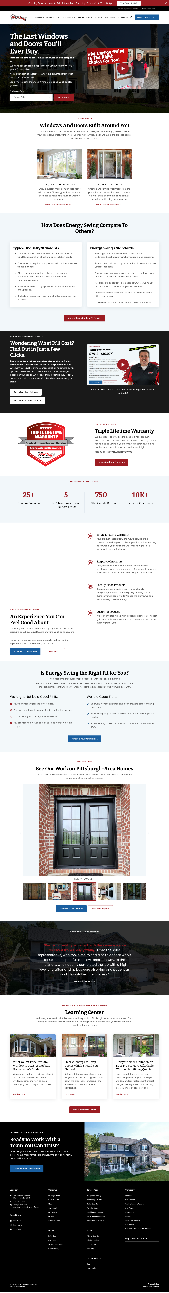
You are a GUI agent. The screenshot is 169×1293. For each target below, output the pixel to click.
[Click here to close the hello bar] (166, 3)
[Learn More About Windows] (59, 164)
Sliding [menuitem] (50, 1204)
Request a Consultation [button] (147, 17)
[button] (131, 17)
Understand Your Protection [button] (112, 462)
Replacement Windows (60, 184)
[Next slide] (148, 833)
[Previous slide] (20, 833)
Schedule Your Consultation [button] (85, 739)
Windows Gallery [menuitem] (55, 1220)
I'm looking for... (17, 91)
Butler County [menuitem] (92, 1204)
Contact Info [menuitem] (130, 1224)
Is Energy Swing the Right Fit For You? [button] (84, 318)
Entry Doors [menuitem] (52, 1240)
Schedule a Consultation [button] (25, 651)
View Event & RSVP (128, 3)
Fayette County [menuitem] (93, 1208)
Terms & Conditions (151, 1287)
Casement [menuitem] (52, 1208)
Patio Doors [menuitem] (52, 1236)
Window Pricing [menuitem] (93, 1240)
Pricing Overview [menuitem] (93, 1236)
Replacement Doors (109, 184)
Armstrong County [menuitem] (94, 1200)
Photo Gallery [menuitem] (92, 1268)
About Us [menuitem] (128, 1195)
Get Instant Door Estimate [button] (26, 392)
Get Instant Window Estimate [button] (27, 400)
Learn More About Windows (58, 205)
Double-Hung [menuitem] (53, 1200)
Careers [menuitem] (128, 1216)
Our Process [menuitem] (130, 1200)
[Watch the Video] (123, 68)
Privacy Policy (153, 1284)
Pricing (97, 17)
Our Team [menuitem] (129, 1208)
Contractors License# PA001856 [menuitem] (138, 1229)
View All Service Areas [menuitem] (95, 1220)
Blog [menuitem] (88, 1264)
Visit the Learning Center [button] (84, 1109)
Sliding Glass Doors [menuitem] (55, 1244)
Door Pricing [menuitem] (91, 1244)
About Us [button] (53, 651)
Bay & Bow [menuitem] (52, 1212)
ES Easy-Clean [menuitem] (54, 1195)
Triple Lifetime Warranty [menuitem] (135, 1204)
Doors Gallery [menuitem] (53, 1248)
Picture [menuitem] (51, 1216)
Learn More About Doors (107, 205)
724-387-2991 (19, 1201)
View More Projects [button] (100, 908)
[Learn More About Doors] (109, 164)
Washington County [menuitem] (95, 1212)
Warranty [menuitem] (90, 1248)
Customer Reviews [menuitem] (132, 1220)
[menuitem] (128, 8)
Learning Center (84, 17)
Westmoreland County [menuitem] (96, 1216)
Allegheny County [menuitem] (94, 1195)
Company (122, 17)
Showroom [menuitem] (129, 1212)
